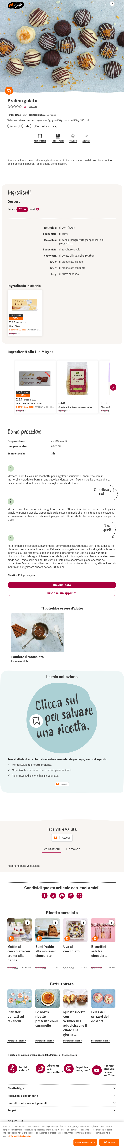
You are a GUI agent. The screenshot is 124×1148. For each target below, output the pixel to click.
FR (15, 1121)
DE (9, 1121)
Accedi (64, 784)
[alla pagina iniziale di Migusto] (16, 3)
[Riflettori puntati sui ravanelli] (19, 1016)
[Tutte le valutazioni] (14, 106)
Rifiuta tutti (109, 1142)
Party (26, 125)
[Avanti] (113, 387)
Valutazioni (52, 849)
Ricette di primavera (45, 125)
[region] (62, 1135)
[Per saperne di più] (37, 658)
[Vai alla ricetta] (19, 944)
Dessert (14, 125)
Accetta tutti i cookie (85, 1142)
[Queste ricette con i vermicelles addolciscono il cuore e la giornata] (75, 1016)
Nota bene (37, 209)
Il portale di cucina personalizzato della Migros (32, 1055)
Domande (73, 849)
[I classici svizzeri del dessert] (103, 1016)
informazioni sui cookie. (20, 1135)
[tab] (62, 1088)
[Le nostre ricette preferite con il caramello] (47, 1016)
